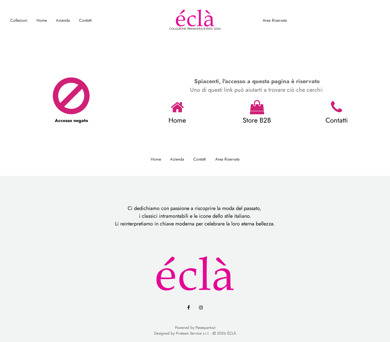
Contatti (85, 20)
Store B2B (257, 120)
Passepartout (205, 327)
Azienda (63, 20)
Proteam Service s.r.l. (193, 333)
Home (42, 20)
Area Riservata (275, 20)
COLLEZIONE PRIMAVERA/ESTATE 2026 (195, 29)
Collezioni (18, 20)
